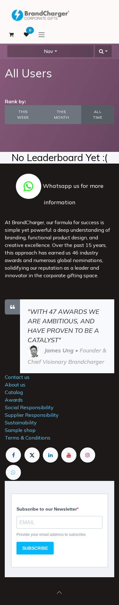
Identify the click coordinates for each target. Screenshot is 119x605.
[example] (13, 472)
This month (61, 114)
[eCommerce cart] (11, 34)
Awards (14, 400)
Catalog (14, 392)
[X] (32, 455)
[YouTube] (68, 455)
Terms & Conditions (27, 437)
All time (97, 114)
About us (15, 384)
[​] (28, 185)
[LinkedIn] (50, 455)
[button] (103, 51)
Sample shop (20, 430)
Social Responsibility (29, 407)
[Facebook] (13, 455)
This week (23, 114)
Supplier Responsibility (32, 415)
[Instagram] (87, 455)
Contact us (17, 377)
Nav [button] (48, 51)
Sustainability (21, 422)
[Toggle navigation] (41, 34)
